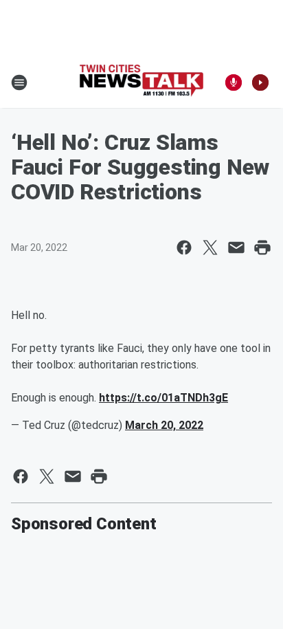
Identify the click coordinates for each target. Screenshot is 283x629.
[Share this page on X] (210, 247)
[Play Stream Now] (260, 82)
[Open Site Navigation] (19, 82)
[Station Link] (141, 82)
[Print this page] (262, 247)
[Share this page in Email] (236, 247)
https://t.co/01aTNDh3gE (163, 397)
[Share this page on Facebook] (184, 247)
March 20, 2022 (164, 425)
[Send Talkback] (233, 82)
